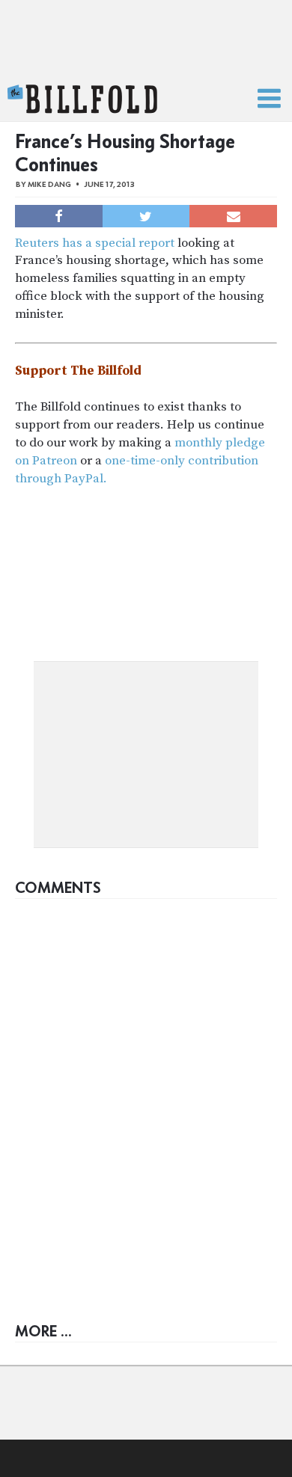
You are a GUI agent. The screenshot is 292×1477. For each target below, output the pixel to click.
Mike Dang (49, 184)
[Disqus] (146, 1093)
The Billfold (82, 99)
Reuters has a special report (94, 243)
